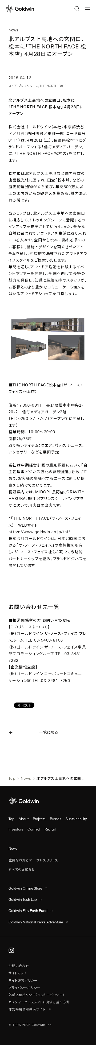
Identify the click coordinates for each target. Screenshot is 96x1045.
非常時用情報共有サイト (27, 1009)
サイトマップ (18, 973)
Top (12, 778)
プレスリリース (28, 86)
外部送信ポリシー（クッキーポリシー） (37, 995)
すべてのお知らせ (22, 870)
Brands (55, 819)
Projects (39, 819)
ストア (13, 86)
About (24, 819)
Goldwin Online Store (25, 888)
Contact (33, 829)
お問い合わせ (19, 966)
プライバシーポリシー (25, 988)
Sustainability (76, 819)
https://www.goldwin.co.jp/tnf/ (39, 532)
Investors (16, 829)
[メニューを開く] (87, 8)
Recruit (50, 829)
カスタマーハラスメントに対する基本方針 (39, 1002)
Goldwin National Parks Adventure (36, 922)
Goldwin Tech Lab (23, 899)
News (26, 778)
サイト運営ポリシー (23, 980)
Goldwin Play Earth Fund (28, 910)
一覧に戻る (48, 732)
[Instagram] (11, 950)
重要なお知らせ (20, 860)
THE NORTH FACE (52, 86)
